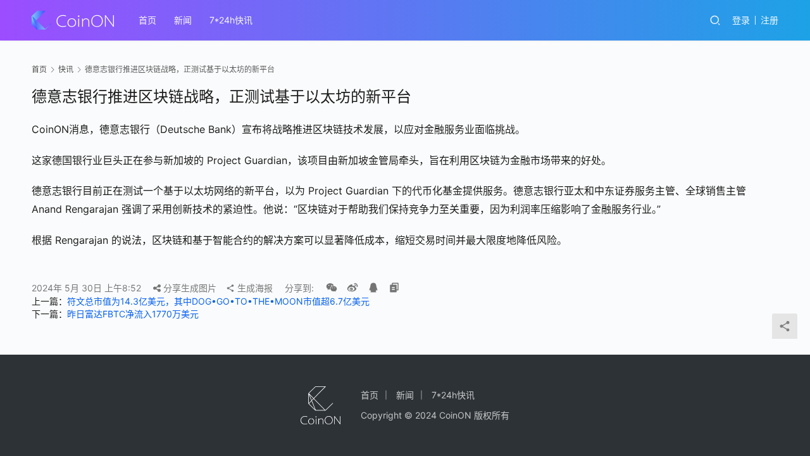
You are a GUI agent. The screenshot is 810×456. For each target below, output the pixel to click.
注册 (769, 20)
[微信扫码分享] (331, 288)
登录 (741, 20)
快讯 (65, 69)
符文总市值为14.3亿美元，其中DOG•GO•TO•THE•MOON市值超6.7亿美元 (218, 301)
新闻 (183, 20)
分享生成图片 (188, 287)
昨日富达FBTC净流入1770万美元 (133, 313)
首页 (147, 20)
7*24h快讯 (230, 20)
